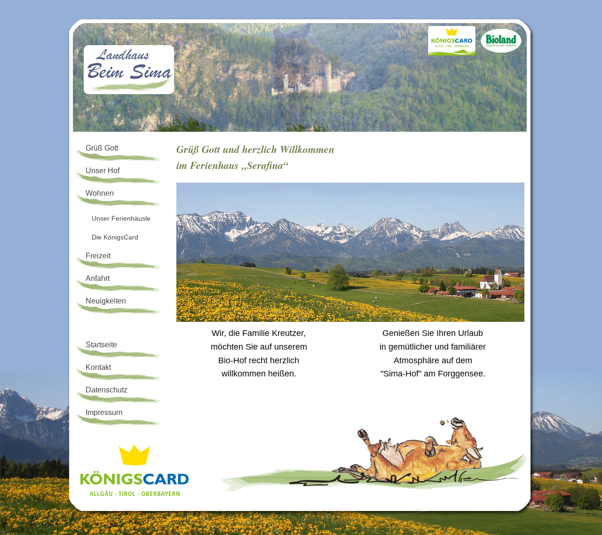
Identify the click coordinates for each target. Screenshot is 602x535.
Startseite (101, 345)
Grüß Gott (102, 148)
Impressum (104, 412)
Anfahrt (98, 278)
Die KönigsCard (115, 237)
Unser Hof (102, 171)
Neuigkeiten (106, 301)
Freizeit (98, 256)
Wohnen (100, 193)
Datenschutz (106, 390)
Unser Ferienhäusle (121, 218)
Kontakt (98, 367)
